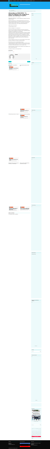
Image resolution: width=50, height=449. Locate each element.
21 (37, 433)
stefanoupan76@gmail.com (12, 444)
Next (28, 61)
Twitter (10, 51)
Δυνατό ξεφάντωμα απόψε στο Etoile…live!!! (24, 110)
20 (36, 433)
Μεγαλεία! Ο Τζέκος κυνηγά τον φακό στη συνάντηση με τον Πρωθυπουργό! (13, 209)
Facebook (9, 51)
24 (32, 434)
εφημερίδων (37, 421)
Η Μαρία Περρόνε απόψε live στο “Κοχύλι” (13, 159)
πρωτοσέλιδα (35, 421)
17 (32, 433)
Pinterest (13, 51)
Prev (10, 61)
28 (37, 434)
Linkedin (12, 51)
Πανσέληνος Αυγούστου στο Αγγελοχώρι (24, 117)
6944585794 (10, 443)
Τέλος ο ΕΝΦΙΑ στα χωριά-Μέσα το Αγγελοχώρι (13, 68)
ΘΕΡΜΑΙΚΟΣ (23, 109)
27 (36, 434)
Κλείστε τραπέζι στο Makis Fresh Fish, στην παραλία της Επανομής (24, 208)
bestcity (10, 69)
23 (40, 433)
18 (33, 433)
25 (33, 434)
